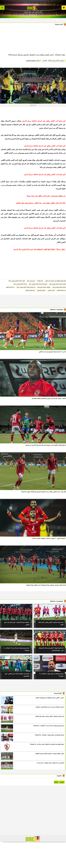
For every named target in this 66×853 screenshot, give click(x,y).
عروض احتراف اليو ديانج (44, 287)
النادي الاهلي (51, 290)
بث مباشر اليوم (10, 287)
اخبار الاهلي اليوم (30, 290)
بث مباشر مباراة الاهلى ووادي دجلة (26, 287)
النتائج (56, 782)
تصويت (62, 782)
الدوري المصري (41, 290)
